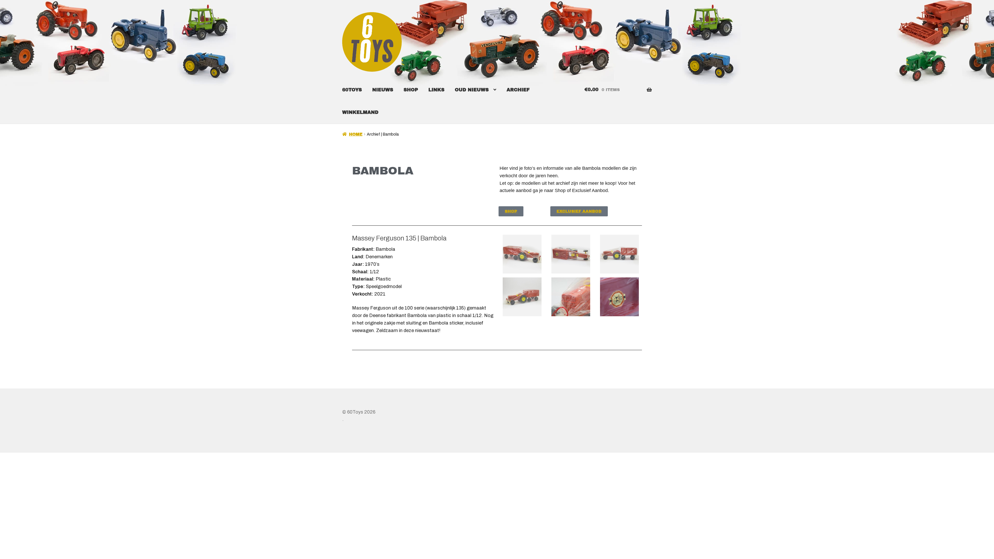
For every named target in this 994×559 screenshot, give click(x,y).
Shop (411, 89)
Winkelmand (360, 112)
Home (355, 134)
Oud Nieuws (472, 89)
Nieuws (382, 89)
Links (436, 89)
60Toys (352, 89)
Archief (518, 89)
